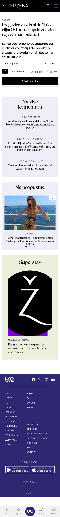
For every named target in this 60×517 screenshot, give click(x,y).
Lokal (8, 444)
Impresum (32, 429)
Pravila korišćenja (37, 433)
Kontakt (31, 452)
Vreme (30, 407)
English (31, 402)
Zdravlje (10, 412)
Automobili (11, 440)
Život (8, 407)
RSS (28, 447)
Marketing (32, 424)
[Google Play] (17, 470)
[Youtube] (53, 379)
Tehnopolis (11, 435)
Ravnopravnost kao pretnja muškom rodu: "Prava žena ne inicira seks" (27, 348)
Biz (7, 402)
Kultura (9, 421)
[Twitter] (39, 379)
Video (30, 393)
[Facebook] (33, 379)
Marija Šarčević (19, 339)
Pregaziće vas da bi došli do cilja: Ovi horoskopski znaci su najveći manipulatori (29, 29)
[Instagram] (46, 379)
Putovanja (11, 416)
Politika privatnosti (37, 438)
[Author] (30, 303)
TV (28, 398)
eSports (9, 430)
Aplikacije (32, 443)
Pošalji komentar (30, 81)
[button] (26, 246)
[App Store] (43, 470)
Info (7, 393)
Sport (8, 398)
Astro (6, 19)
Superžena (11, 426)
